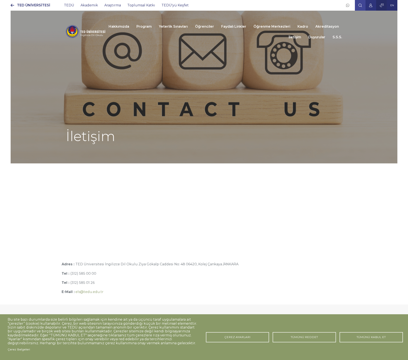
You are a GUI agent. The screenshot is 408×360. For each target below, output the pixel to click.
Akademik (89, 5)
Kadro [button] (303, 26)
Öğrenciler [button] (204, 26)
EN (392, 5)
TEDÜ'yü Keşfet (175, 5)
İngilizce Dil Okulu (91, 35)
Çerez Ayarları (237, 337)
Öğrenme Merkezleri (272, 26)
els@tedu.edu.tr (89, 292)
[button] (360, 5)
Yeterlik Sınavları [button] (173, 26)
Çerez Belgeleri (19, 349)
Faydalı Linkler (233, 26)
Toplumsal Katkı (141, 5)
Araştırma (112, 5)
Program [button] (144, 26)
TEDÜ (69, 5)
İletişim (295, 37)
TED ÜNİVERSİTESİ (33, 5)
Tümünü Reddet (304, 337)
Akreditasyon (327, 26)
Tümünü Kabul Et (371, 337)
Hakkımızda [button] (119, 26)
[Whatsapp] (347, 5)
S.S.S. (337, 37)
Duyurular (316, 37)
